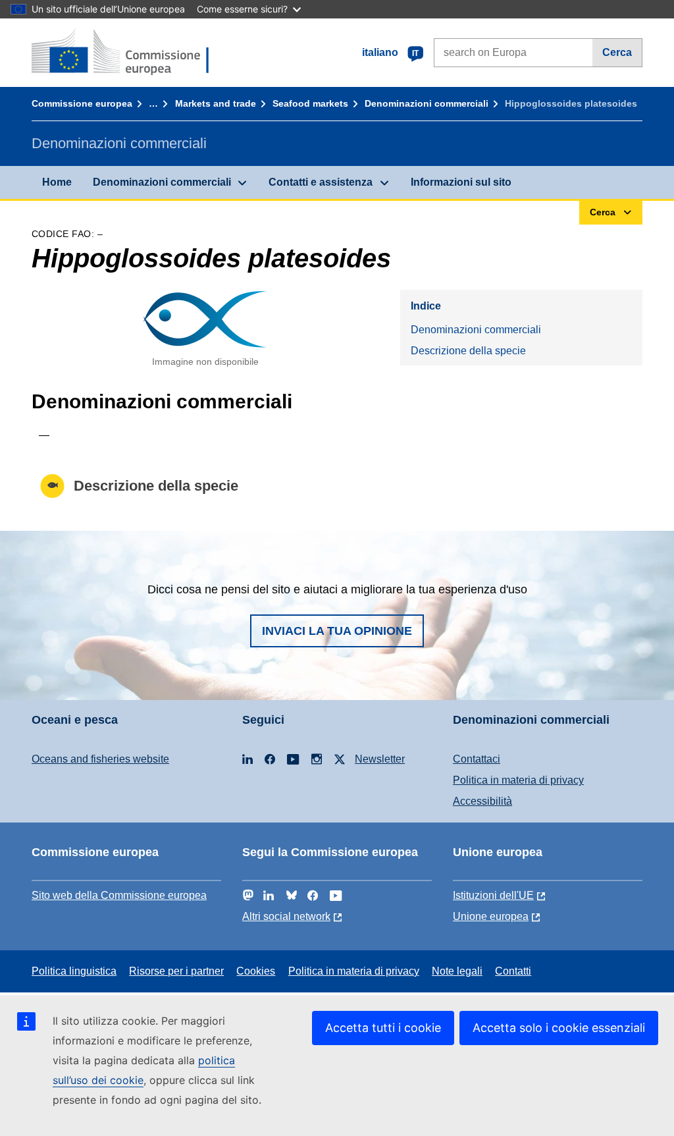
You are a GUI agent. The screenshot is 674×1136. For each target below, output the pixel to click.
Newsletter (380, 759)
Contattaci (476, 759)
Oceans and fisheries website (100, 759)
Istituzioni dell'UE (493, 895)
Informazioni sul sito (461, 182)
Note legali (457, 971)
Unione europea (491, 916)
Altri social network (286, 916)
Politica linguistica (74, 971)
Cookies (255, 971)
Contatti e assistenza (321, 182)
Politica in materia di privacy (518, 780)
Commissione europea (82, 103)
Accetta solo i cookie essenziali (559, 1028)
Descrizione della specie (468, 350)
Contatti (513, 971)
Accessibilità (482, 801)
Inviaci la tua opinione (337, 630)
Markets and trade (215, 103)
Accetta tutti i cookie (383, 1028)
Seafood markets (310, 103)
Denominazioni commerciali (426, 103)
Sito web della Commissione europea (119, 895)
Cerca (617, 52)
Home (57, 182)
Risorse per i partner (176, 971)
